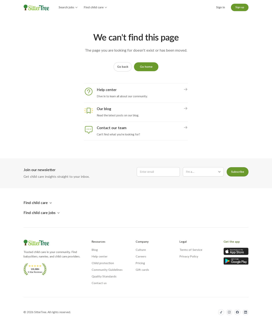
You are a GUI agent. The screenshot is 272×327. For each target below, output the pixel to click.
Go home (146, 66)
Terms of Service (190, 249)
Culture (141, 249)
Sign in (220, 7)
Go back (122, 66)
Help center (100, 256)
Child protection (103, 263)
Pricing (140, 263)
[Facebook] (237, 312)
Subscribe (237, 171)
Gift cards (142, 269)
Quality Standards (104, 276)
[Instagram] (229, 312)
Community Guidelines (107, 269)
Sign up (239, 7)
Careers (141, 256)
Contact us (99, 283)
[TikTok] (221, 312)
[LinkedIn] (246, 312)
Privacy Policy (188, 256)
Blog (95, 249)
